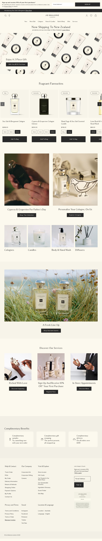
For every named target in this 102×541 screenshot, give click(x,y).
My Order (8, 478)
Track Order (9, 472)
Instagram (25, 511)
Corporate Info (26, 472)
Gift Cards (41, 475)
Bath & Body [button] (61, 21)
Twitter (24, 520)
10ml (40, 132)
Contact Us (8, 497)
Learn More (56, 10)
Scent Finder (42, 490)
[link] (14, 104)
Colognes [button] (40, 21)
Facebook (25, 514)
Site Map (41, 494)
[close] (97, 4)
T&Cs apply (78, 473)
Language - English (44, 514)
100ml (17, 132)
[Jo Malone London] (52, 16)
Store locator (42, 472)
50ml (11, 132)
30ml (5, 132)
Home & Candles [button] (50, 21)
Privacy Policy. (8, 6)
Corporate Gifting (27, 475)
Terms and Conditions (12, 511)
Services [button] (75, 21)
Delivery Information (11, 481)
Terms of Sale (9, 517)
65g (63, 132)
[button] (97, 4)
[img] (87, 15)
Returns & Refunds (11, 484)
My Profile (8, 494)
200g (69, 132)
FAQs (6, 475)
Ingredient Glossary (44, 487)
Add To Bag (15, 139)
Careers (24, 478)
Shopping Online (10, 488)
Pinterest (24, 517)
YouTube (24, 523)
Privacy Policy (9, 514)
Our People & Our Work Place (43, 479)
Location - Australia (44, 511)
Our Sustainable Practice (43, 483)
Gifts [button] (68, 21)
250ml (93, 132)
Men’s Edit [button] (32, 21)
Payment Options (10, 491)
